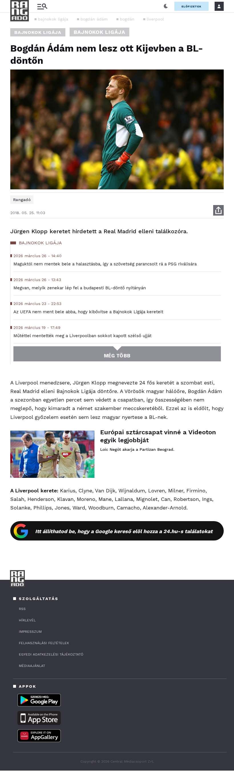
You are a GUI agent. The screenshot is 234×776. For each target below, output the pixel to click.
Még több (117, 356)
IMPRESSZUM (30, 632)
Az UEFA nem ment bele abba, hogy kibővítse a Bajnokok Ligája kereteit (88, 311)
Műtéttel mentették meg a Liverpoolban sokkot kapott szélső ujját (82, 335)
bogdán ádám (94, 19)
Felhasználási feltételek (44, 643)
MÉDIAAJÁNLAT (32, 666)
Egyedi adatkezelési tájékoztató (51, 654)
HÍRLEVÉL (27, 620)
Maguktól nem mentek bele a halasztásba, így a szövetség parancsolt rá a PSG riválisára (105, 264)
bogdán (127, 19)
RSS (22, 609)
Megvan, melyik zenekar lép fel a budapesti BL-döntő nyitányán (79, 287)
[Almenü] (42, 6)
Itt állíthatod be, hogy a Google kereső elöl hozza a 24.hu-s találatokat (124, 531)
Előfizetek (191, 6)
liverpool (155, 19)
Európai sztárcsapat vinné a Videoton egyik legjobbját (158, 436)
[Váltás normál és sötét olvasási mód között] (165, 6)
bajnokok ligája (53, 19)
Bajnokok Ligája (37, 32)
